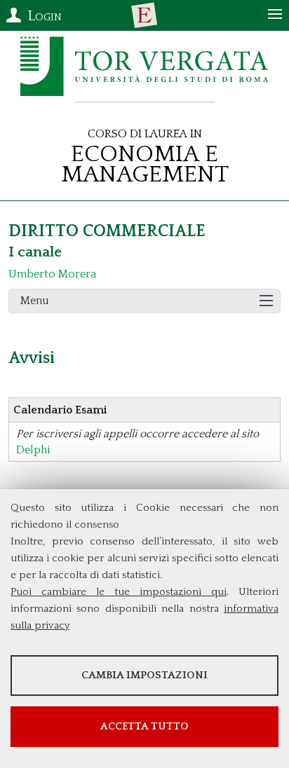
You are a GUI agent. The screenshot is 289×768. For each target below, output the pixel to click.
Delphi (33, 450)
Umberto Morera (52, 274)
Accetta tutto (144, 726)
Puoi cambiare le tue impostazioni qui (119, 592)
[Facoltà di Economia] (144, 15)
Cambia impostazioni (144, 675)
